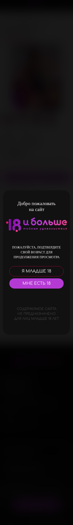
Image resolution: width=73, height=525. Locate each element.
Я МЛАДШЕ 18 (36, 271)
